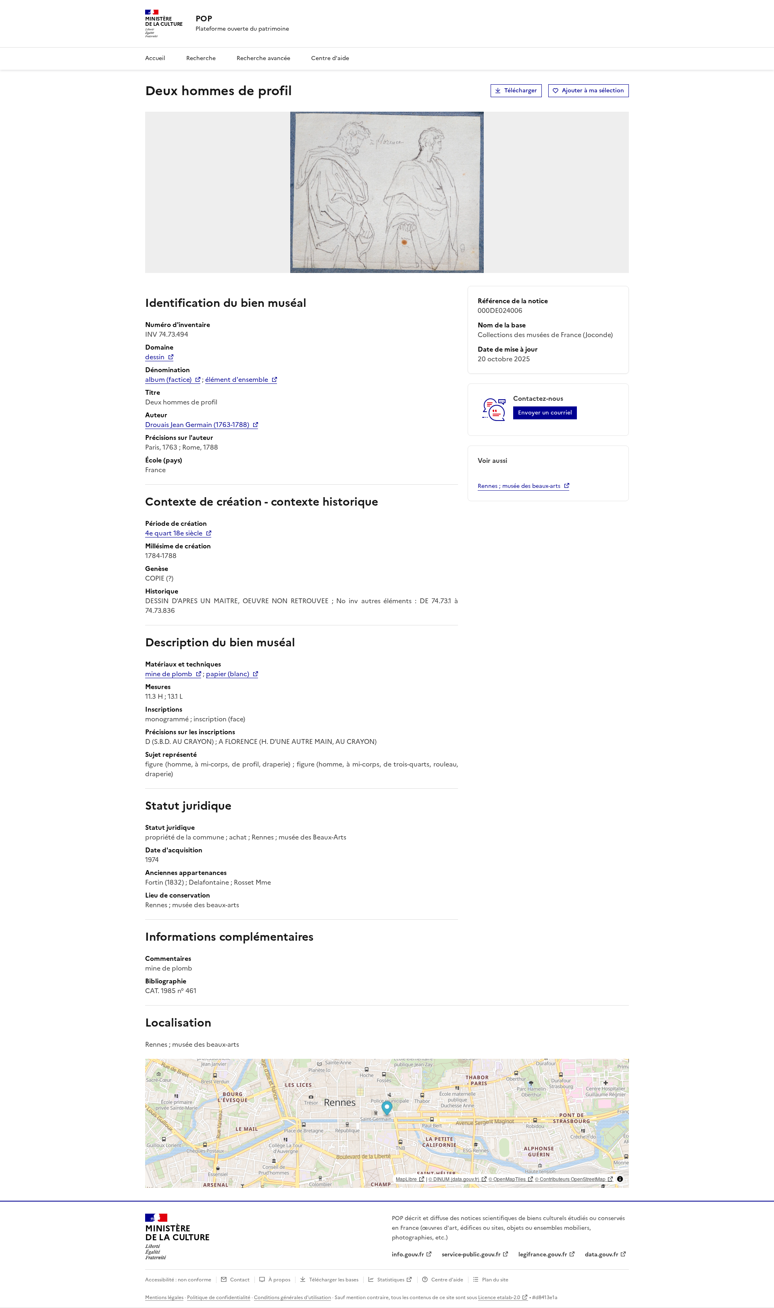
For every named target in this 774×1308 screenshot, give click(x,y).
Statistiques (390, 1279)
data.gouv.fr (601, 1254)
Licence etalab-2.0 (499, 1297)
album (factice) (168, 379)
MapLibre (406, 1178)
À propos (279, 1279)
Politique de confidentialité (218, 1297)
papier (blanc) (227, 674)
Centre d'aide (330, 58)
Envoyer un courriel (545, 412)
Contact (240, 1279)
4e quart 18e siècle (173, 533)
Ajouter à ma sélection (593, 90)
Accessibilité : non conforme (178, 1279)
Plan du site (495, 1279)
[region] (387, 1123)
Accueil (155, 58)
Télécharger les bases (333, 1279)
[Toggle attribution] (620, 1179)
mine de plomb (168, 674)
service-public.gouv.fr (471, 1254)
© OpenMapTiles (507, 1178)
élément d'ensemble (236, 379)
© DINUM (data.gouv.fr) (454, 1178)
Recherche (201, 58)
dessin (154, 357)
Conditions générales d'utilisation (292, 1297)
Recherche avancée (263, 58)
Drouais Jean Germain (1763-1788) (197, 424)
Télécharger (520, 90)
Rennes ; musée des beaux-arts (519, 486)
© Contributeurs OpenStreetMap (570, 1178)
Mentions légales (164, 1297)
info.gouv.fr (408, 1254)
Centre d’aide (447, 1279)
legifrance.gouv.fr (542, 1254)
